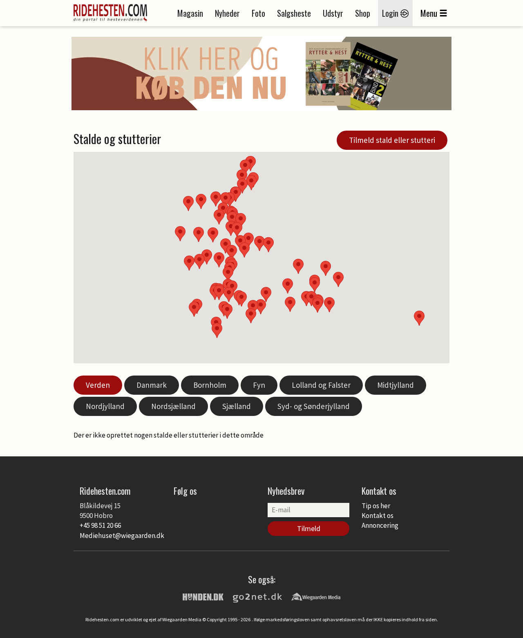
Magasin (190, 13)
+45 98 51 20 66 (100, 525)
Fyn (259, 385)
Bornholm (209, 385)
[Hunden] (203, 596)
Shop (362, 13)
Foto (258, 13)
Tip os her (376, 505)
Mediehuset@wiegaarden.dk (122, 535)
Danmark (151, 385)
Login (391, 13)
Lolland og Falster (321, 385)
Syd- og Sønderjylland (313, 406)
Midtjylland (395, 385)
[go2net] (257, 596)
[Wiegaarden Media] (315, 596)
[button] (287, 285)
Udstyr (333, 13)
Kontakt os (377, 515)
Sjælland (236, 406)
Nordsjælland (173, 406)
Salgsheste (294, 13)
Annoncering (380, 525)
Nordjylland (105, 406)
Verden (98, 385)
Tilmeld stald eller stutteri (392, 140)
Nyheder (227, 13)
